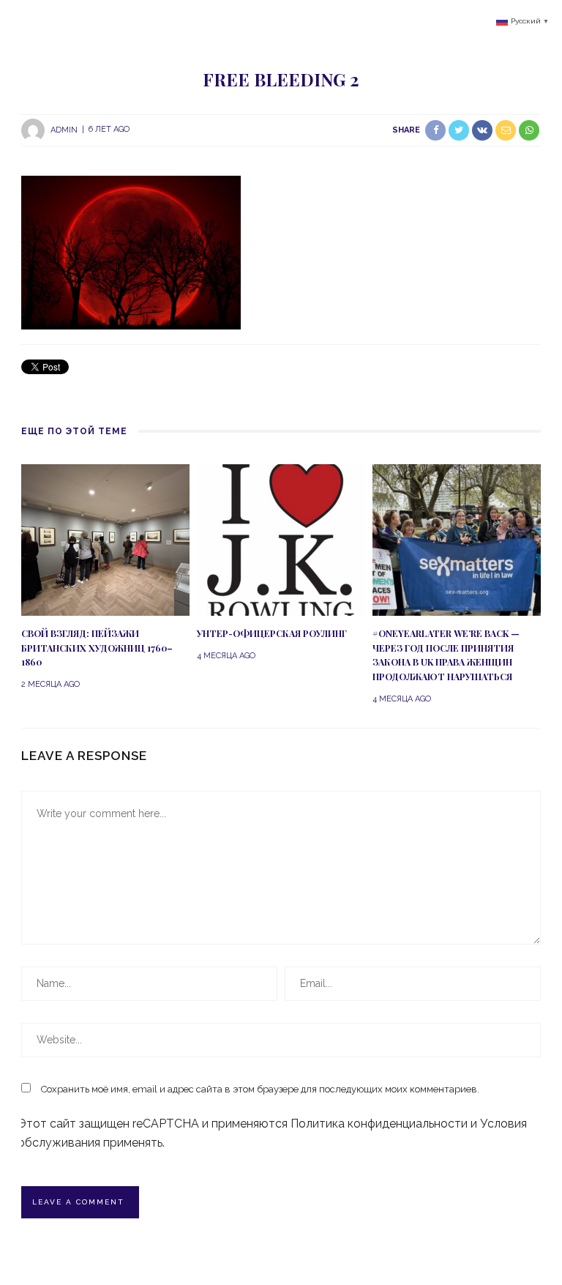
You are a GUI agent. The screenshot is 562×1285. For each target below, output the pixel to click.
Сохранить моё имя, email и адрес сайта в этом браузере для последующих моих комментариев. (260, 1089)
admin (64, 129)
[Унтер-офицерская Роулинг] (281, 538)
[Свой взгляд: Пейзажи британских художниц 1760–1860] (105, 538)
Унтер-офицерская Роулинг (272, 633)
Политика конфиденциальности (379, 1124)
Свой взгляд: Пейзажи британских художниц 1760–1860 (97, 647)
